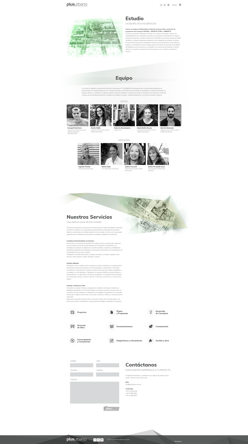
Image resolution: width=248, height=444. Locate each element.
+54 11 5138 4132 (131, 391)
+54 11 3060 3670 (131, 395)
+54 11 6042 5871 (131, 393)
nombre (73, 361)
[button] (77, 120)
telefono (74, 370)
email (98, 361)
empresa (100, 370)
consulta (74, 379)
